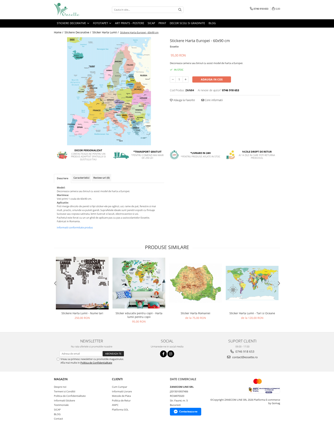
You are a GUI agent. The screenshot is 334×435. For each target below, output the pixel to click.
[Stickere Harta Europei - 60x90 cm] (109, 91)
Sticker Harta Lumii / (105, 32)
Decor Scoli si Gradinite (187, 23)
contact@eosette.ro (244, 357)
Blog (212, 23)
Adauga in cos (212, 79)
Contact (58, 418)
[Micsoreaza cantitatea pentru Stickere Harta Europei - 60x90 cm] (173, 79)
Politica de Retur (121, 400)
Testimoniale (61, 405)
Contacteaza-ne (188, 411)
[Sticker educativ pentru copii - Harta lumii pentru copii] (138, 283)
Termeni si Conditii (64, 391)
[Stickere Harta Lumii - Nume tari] (82, 283)
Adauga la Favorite (184, 100)
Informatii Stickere (64, 400)
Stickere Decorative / (78, 32)
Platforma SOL (120, 409)
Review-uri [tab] (101, 177)
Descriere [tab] (62, 178)
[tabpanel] (109, 91)
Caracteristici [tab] (81, 177)
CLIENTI (117, 379)
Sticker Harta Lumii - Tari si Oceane (252, 313)
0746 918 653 (244, 351)
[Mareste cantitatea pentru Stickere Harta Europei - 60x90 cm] (185, 79)
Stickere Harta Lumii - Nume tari (82, 313)
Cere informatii (213, 100)
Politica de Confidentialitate (96, 362)
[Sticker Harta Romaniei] (195, 283)
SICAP (151, 23)
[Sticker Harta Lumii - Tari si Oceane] (252, 283)
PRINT (162, 23)
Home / (59, 32)
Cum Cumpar (119, 387)
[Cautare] (179, 10)
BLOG (57, 414)
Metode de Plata (121, 396)
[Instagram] (170, 354)
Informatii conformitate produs (75, 227)
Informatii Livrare (122, 391)
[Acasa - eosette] (73, 9)
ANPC (115, 405)
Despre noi (60, 387)
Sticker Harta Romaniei (195, 313)
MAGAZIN (61, 379)
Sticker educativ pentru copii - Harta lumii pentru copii (139, 315)
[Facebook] (163, 354)
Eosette (174, 46)
